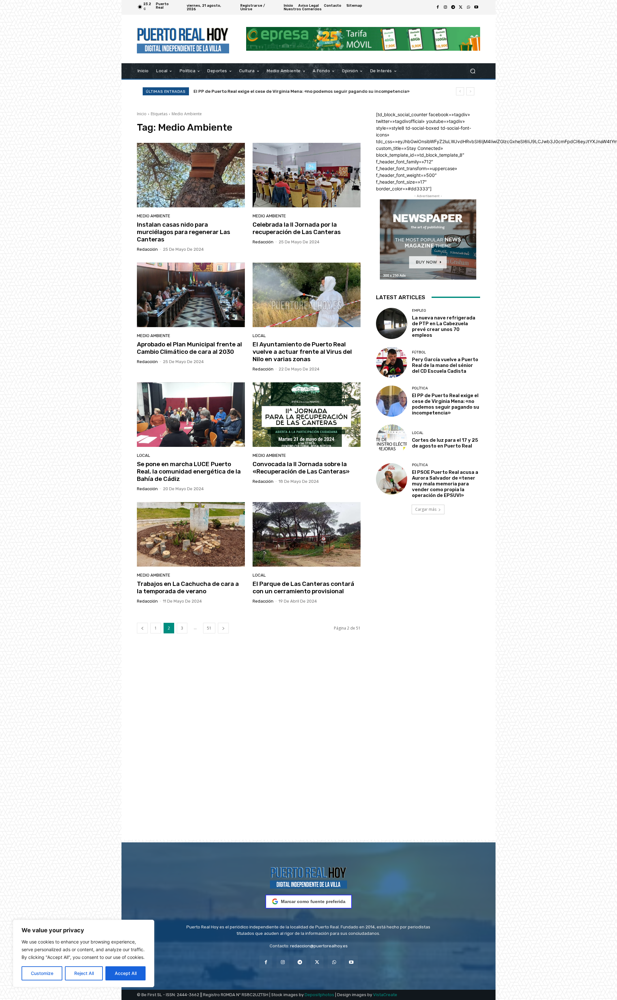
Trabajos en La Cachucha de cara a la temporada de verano (188, 587)
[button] (472, 70)
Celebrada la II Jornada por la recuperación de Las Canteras (297, 228)
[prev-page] (142, 628)
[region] (83, 953)
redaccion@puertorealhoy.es (319, 945)
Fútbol (419, 352)
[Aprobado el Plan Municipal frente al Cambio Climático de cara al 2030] (191, 295)
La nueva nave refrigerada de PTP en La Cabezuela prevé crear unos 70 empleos (443, 326)
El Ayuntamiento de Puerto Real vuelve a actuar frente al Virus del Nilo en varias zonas (302, 352)
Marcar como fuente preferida (313, 901)
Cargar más (425, 509)
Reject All (84, 973)
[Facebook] (438, 7)
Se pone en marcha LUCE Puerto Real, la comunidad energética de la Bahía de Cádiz (189, 471)
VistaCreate (385, 994)
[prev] (460, 91)
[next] (470, 91)
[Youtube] (476, 7)
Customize (42, 973)
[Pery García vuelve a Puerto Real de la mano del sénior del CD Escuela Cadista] (391, 362)
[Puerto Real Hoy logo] (308, 876)
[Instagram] (445, 7)
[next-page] (223, 628)
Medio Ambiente (153, 216)
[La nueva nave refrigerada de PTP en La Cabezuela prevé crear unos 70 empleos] (391, 323)
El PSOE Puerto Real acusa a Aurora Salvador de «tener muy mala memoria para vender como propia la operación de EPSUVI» (445, 483)
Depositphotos (319, 994)
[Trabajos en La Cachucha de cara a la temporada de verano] (191, 534)
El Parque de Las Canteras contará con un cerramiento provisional (303, 587)
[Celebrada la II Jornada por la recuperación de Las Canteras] (307, 175)
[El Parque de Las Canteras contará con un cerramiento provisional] (307, 534)
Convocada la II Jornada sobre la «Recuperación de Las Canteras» (301, 467)
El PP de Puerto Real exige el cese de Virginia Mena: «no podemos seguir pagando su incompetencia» (445, 404)
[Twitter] (461, 7)
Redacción (147, 249)
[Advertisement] (308, 746)
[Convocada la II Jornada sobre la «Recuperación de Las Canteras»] (307, 414)
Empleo (419, 310)
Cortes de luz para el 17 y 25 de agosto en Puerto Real (251, 91)
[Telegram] (453, 7)
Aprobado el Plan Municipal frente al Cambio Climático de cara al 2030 (189, 348)
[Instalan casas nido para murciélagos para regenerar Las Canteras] (191, 175)
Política (420, 388)
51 (209, 628)
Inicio (142, 114)
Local (259, 336)
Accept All (126, 973)
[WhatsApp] (468, 7)
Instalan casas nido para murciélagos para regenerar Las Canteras (183, 232)
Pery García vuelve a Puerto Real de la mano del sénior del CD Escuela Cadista (445, 365)
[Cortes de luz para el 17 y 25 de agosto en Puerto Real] (391, 440)
